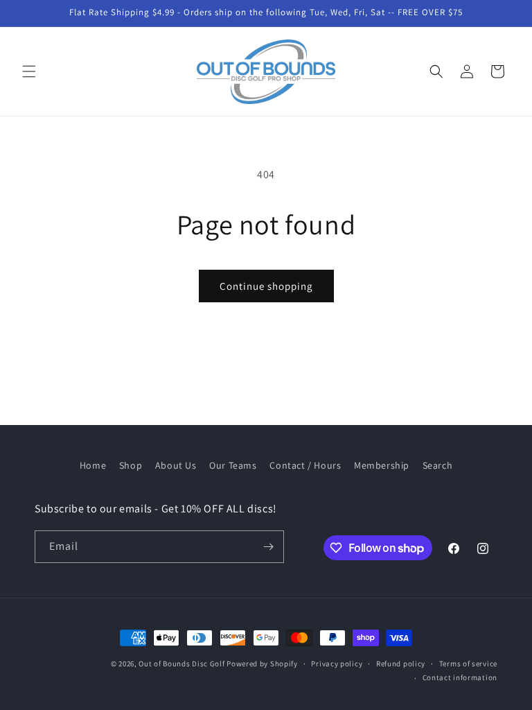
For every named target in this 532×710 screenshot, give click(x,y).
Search (438, 465)
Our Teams (232, 465)
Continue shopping (266, 286)
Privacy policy (336, 663)
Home (93, 465)
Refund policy (400, 663)
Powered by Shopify (262, 663)
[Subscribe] (268, 546)
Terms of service (468, 663)
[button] (29, 71)
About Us (176, 465)
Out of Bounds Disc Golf (181, 663)
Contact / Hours (305, 465)
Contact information (460, 677)
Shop (130, 465)
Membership (381, 465)
